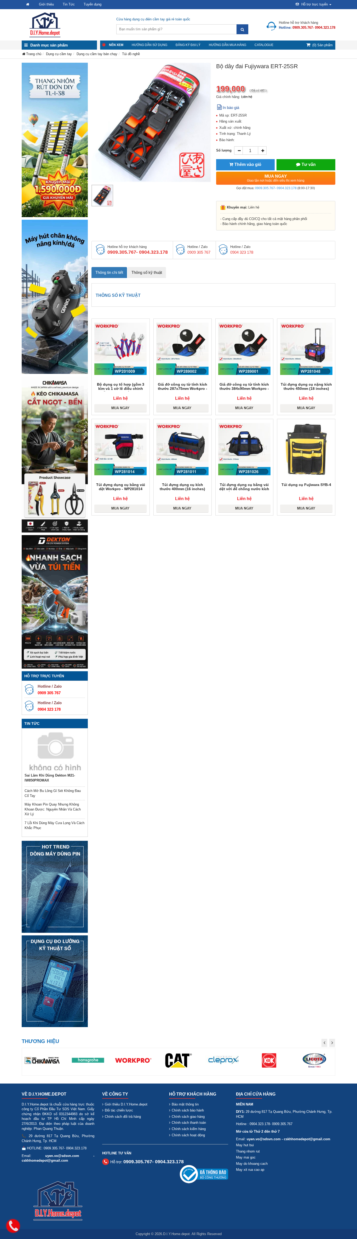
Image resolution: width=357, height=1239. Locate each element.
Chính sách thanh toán (189, 1123)
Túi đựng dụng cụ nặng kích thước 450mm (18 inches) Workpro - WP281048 (306, 388)
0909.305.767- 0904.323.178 (276, 188)
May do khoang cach (252, 1164)
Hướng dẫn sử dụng (149, 45)
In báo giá (231, 107)
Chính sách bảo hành (188, 1110)
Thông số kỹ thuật (146, 272)
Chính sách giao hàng (188, 1117)
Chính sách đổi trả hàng (123, 1117)
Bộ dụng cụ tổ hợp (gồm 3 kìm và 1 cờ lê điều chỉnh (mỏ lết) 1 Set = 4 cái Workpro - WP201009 (120, 390)
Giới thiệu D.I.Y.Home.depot (126, 1104)
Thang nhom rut (248, 1151)
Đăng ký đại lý (188, 45)
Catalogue (264, 45)
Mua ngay (275, 178)
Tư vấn (309, 164)
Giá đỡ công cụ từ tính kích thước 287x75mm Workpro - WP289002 (182, 388)
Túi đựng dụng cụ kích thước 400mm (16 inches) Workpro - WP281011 (182, 489)
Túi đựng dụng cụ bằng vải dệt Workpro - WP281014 (120, 487)
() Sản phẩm (322, 45)
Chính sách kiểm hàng (189, 1129)
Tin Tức (69, 4)
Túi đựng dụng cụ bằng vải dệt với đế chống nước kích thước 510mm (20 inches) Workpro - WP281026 (244, 491)
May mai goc (246, 1157)
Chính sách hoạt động (188, 1135)
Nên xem (116, 45)
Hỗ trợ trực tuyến (314, 4)
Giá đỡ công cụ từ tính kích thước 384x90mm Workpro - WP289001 (244, 388)
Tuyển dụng (92, 4)
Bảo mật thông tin (185, 1104)
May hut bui (245, 1145)
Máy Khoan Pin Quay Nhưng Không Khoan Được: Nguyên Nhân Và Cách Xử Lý (53, 809)
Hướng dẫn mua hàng (227, 45)
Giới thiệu (46, 4)
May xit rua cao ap (250, 1170)
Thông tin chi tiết (109, 272)
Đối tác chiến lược (119, 1110)
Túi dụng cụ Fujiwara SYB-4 (306, 485)
